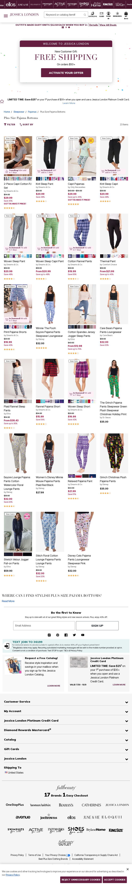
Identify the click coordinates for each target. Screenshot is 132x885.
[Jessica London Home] (24, 14)
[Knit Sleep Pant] (50, 156)
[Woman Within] (40, 804)
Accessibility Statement (83, 859)
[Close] (127, 869)
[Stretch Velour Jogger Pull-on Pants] (18, 532)
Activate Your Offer (66, 73)
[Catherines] (91, 804)
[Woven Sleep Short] (82, 379)
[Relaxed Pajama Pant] (82, 453)
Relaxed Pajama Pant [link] (80, 482)
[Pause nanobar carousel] (62, 27)
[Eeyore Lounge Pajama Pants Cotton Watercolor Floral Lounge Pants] (18, 453)
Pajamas (32, 111)
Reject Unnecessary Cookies (81, 879)
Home (7, 111)
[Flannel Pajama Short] (50, 379)
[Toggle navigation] (5, 15)
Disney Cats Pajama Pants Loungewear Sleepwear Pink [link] (79, 561)
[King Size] (116, 830)
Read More (8, 601)
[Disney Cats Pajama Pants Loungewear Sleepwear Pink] (82, 532)
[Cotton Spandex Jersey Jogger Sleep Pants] (82, 304)
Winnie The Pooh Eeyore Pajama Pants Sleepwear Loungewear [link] (49, 333)
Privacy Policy (17, 855)
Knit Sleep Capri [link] (109, 185)
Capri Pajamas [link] (76, 185)
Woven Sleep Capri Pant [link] (50, 263)
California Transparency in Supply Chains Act (96, 855)
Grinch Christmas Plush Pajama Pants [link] (113, 481)
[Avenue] (23, 817)
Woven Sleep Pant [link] (14, 263)
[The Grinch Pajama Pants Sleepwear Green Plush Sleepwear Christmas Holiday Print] (114, 379)
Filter (10, 124)
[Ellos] (71, 817)
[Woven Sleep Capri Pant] (50, 234)
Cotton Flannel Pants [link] (80, 263)
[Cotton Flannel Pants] (82, 234)
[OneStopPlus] (15, 804)
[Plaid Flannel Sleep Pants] (18, 379)
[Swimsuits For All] (16, 830)
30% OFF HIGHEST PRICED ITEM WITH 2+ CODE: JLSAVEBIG (52, 24)
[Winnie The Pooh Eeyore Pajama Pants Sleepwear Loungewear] (50, 304)
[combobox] (66, 14)
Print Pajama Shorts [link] (15, 333)
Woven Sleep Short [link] (79, 408)
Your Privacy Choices (55, 855)
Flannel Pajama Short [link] (48, 408)
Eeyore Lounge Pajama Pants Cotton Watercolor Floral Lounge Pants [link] (17, 484)
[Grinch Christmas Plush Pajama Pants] (114, 453)
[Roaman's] (66, 804)
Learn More (69, 103)
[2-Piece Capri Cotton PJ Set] (18, 156)
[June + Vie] (92, 817)
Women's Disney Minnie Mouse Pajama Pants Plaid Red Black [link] (49, 482)
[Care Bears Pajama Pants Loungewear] (114, 304)
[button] (108, 15)
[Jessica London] (117, 804)
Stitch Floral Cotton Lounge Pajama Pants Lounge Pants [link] (48, 561)
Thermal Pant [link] (108, 263)
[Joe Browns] (48, 816)
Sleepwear (19, 111)
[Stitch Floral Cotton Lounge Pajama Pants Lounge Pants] (50, 532)
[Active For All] (36, 830)
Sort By (27, 124)
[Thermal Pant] (114, 234)
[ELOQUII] (112, 816)
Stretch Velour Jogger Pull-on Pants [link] (16, 563)
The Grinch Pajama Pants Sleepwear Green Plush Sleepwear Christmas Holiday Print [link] (113, 410)
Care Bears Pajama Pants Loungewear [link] (111, 331)
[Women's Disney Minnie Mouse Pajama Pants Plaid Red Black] (50, 453)
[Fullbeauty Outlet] (66, 842)
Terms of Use (34, 855)
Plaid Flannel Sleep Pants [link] (14, 410)
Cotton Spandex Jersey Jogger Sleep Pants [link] (81, 335)
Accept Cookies (114, 879)
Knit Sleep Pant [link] (44, 185)
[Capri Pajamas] (82, 156)
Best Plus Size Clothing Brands (53, 859)
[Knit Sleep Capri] (114, 156)
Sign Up (97, 625)
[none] (18, 156)
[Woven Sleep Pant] (18, 234)
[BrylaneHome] (96, 830)
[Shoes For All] (76, 830)
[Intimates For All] (56, 830)
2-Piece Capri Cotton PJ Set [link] (17, 187)
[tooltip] (11, 4)
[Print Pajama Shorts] (18, 304)
